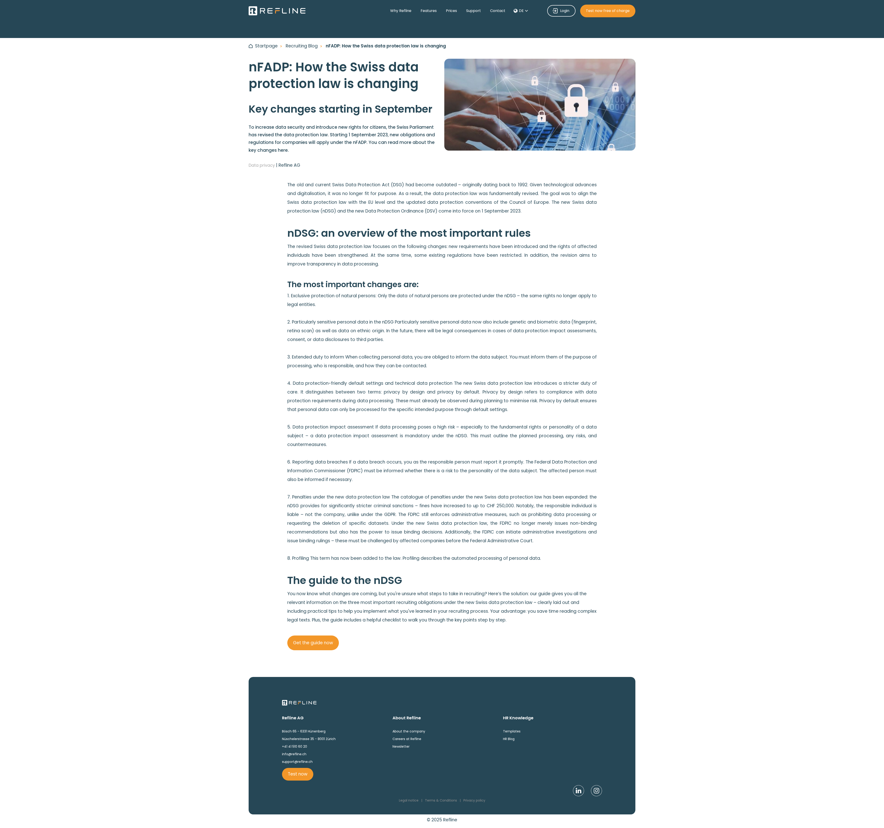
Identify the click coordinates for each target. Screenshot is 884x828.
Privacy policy (474, 800)
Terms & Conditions (441, 800)
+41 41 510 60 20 (294, 746)
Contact (497, 10)
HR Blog (509, 739)
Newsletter (401, 746)
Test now (298, 774)
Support (473, 10)
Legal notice (409, 800)
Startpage (266, 46)
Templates (512, 731)
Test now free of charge (608, 10)
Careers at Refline (407, 739)
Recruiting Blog (302, 46)
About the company (409, 731)
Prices (451, 10)
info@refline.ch (294, 754)
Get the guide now (313, 643)
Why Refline (400, 10)
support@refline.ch (297, 761)
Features (429, 10)
